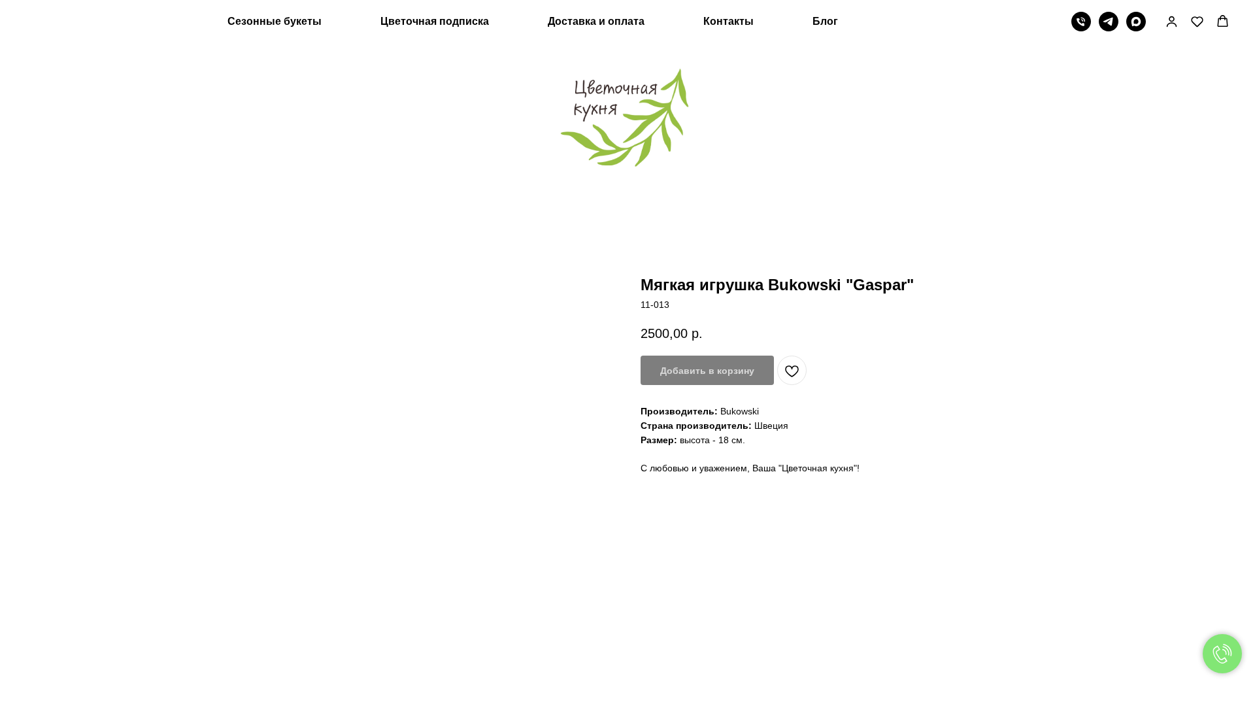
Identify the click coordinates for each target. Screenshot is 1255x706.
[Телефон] (1081, 21)
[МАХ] (1136, 21)
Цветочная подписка (434, 21)
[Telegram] (1108, 21)
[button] (1171, 21)
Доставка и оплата (596, 21)
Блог (825, 21)
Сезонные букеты (274, 21)
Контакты (728, 21)
